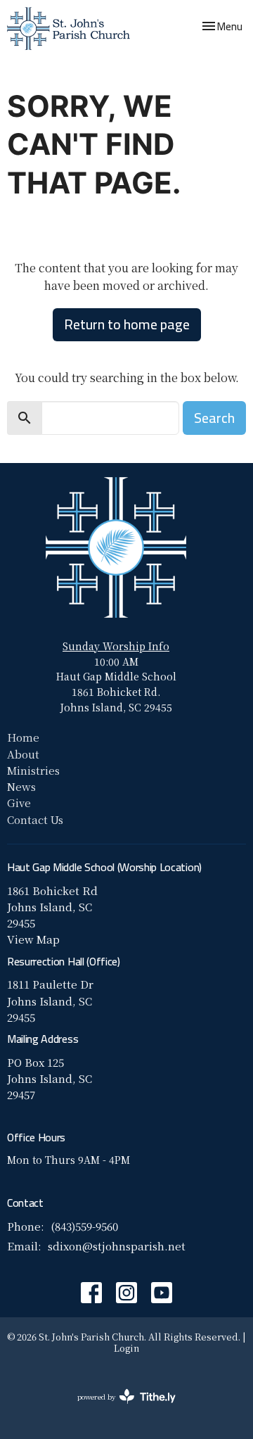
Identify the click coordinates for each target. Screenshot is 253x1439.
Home (23, 737)
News (21, 786)
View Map (33, 939)
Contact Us (35, 819)
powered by (118, 1408)
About (23, 754)
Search (214, 418)
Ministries (33, 770)
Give (19, 802)
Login (126, 1348)
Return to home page (127, 324)
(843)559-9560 (84, 1226)
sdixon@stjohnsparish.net (117, 1245)
